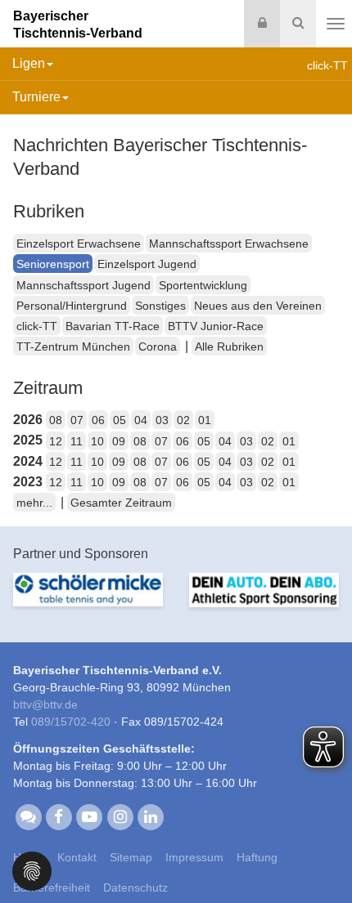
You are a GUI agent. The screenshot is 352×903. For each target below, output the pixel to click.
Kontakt (77, 857)
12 (55, 441)
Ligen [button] (28, 63)
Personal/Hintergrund (71, 305)
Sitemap (131, 857)
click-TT (36, 326)
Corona (157, 346)
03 (162, 420)
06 (98, 420)
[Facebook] (58, 816)
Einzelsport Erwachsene (78, 243)
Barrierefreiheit (51, 887)
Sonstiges (160, 305)
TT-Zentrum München (73, 346)
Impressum (194, 857)
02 (183, 420)
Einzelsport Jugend (146, 263)
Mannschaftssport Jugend (83, 285)
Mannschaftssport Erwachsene (229, 243)
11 (76, 441)
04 (140, 420)
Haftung (257, 857)
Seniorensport (52, 263)
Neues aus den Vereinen (258, 305)
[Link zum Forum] (28, 816)
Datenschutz (135, 887)
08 (55, 420)
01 (204, 420)
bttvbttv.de (45, 704)
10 (97, 441)
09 (118, 441)
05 (119, 420)
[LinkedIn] (150, 816)
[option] (88, 599)
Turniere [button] (36, 97)
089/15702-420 (71, 721)
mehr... (34, 502)
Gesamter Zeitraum (121, 502)
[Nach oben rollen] (319, 857)
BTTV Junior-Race (216, 326)
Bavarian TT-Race (112, 326)
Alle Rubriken (229, 346)
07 (76, 420)
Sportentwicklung (203, 285)
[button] (31, 870)
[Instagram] (120, 816)
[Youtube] (89, 816)
